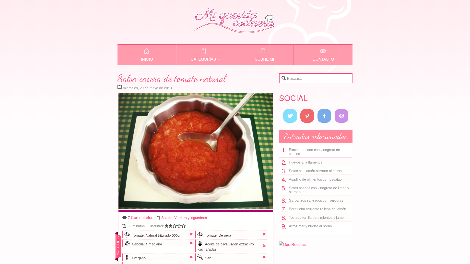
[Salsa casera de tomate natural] (195, 152)
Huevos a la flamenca (305, 162)
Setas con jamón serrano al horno (315, 170)
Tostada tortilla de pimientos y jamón (317, 217)
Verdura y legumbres (190, 217)
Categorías (203, 59)
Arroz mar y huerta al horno (310, 225)
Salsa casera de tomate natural (172, 78)
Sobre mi (264, 59)
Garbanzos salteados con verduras (316, 200)
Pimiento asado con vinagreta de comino (314, 151)
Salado (166, 217)
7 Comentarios (140, 217)
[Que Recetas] (292, 244)
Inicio (147, 59)
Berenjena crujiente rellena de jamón (317, 208)
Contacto (323, 59)
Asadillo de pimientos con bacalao (315, 179)
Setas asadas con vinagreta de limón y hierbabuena (319, 189)
